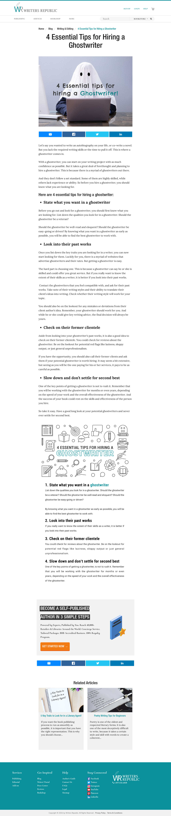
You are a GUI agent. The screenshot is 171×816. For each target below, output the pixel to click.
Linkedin (94, 797)
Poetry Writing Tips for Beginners (110, 716)
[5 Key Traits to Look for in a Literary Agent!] (61, 700)
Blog (50, 29)
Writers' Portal (43, 782)
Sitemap (65, 792)
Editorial (16, 782)
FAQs (64, 785)
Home (41, 29)
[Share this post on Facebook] (73, 134)
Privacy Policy (100, 813)
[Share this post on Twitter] (97, 134)
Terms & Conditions (114, 813)
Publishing (16, 778)
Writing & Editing (65, 29)
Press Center (42, 785)
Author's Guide (68, 778)
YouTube (94, 789)
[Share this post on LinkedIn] (120, 134)
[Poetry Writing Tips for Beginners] (109, 700)
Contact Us (67, 782)
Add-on (15, 785)
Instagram (95, 786)
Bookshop (41, 792)
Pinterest (94, 793)
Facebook (94, 778)
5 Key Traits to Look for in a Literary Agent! (61, 716)
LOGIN (137, 9)
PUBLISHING (19, 19)
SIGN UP (127, 9)
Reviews (40, 789)
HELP (145, 9)
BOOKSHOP (55, 19)
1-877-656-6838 (120, 782)
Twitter (93, 782)
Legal (64, 789)
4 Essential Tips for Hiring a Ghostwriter (97, 29)
